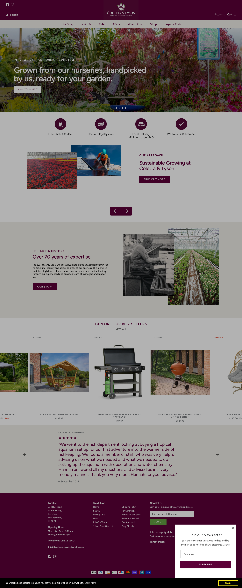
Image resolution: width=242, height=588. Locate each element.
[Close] (233, 528)
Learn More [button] (90, 583)
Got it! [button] (228, 583)
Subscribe (205, 564)
